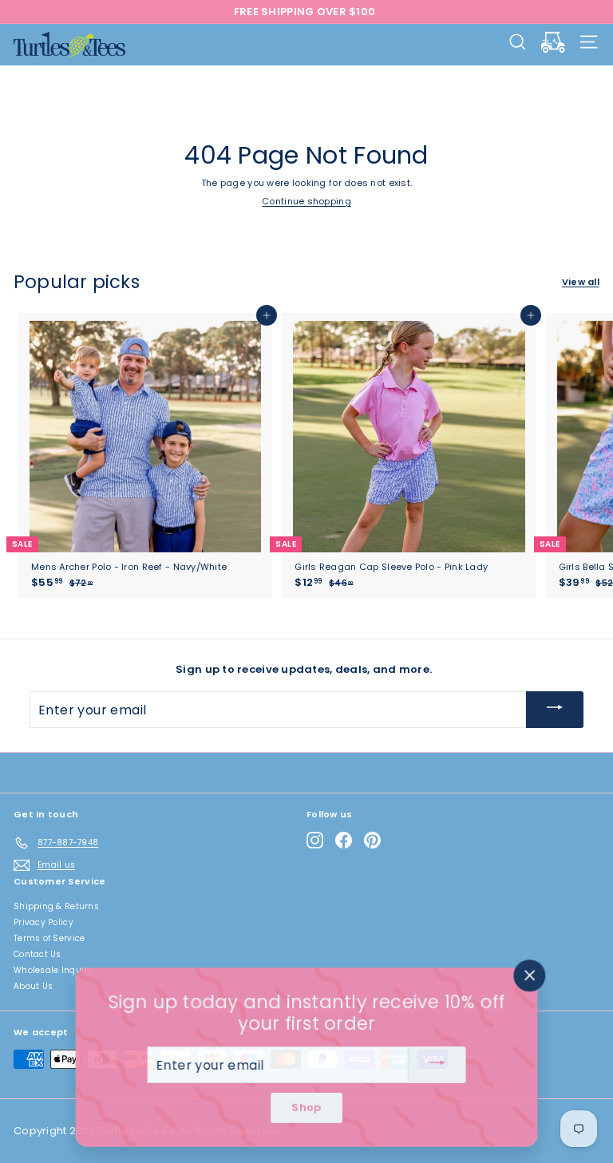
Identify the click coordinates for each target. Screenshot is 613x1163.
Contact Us (37, 954)
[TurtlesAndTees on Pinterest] (372, 840)
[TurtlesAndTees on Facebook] (343, 840)
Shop (306, 1107)
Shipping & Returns (56, 906)
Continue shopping (306, 201)
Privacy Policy (43, 922)
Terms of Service (49, 938)
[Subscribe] (554, 709)
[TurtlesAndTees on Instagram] (314, 840)
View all (580, 282)
